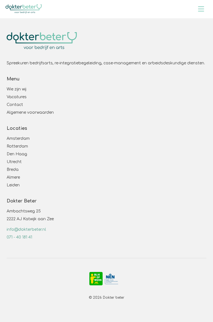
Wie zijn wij (16, 89)
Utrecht (14, 162)
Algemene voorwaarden (30, 112)
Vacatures (17, 97)
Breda (13, 170)
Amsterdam (18, 138)
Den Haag (17, 154)
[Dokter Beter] (24, 9)
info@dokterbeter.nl (26, 229)
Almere (13, 177)
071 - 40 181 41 (19, 237)
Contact (15, 105)
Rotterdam (17, 146)
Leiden (13, 185)
